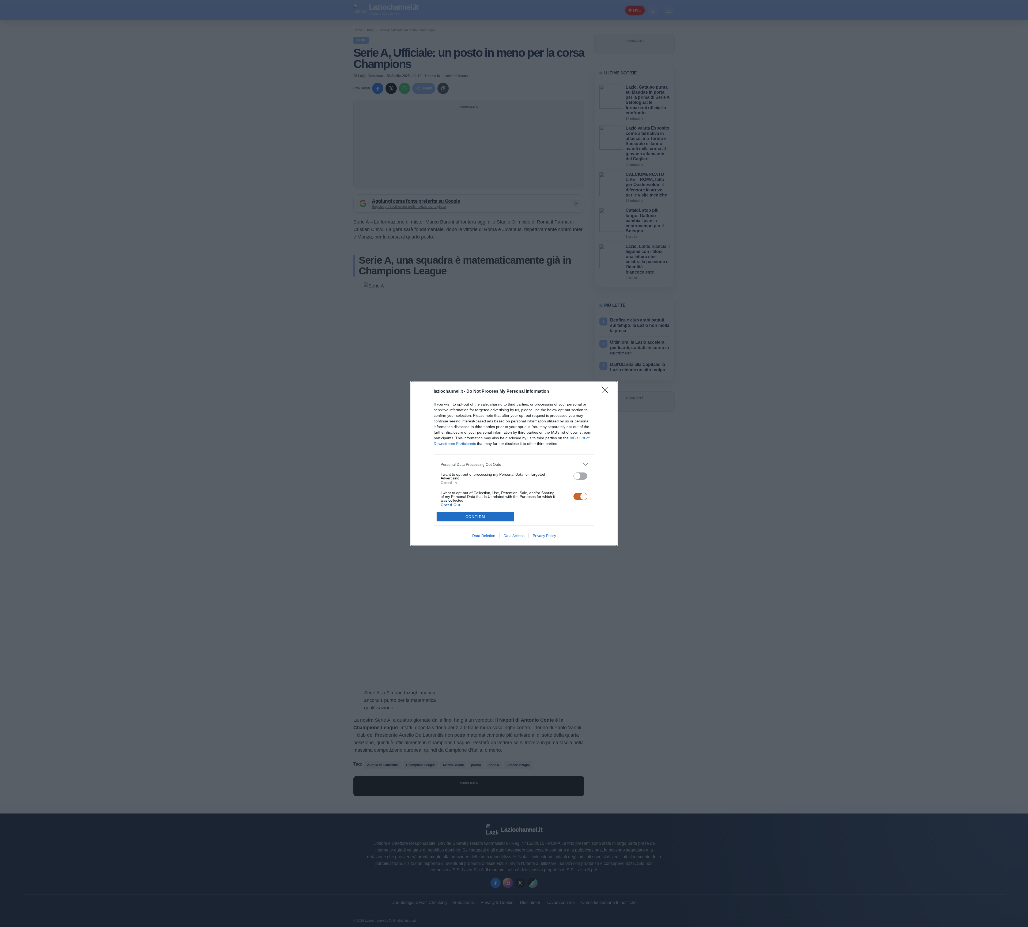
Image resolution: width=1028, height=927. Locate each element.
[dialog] (514, 463)
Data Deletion (483, 536)
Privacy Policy (544, 536)
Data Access (514, 536)
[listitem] (514, 464)
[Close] (607, 392)
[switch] (580, 476)
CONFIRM (475, 517)
